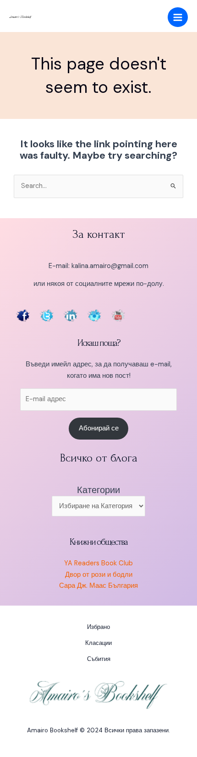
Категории (98, 490)
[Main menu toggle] (178, 17)
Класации (98, 643)
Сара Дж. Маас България (98, 585)
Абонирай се (99, 428)
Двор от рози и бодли (98, 574)
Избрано (98, 627)
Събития (98, 659)
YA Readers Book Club (98, 563)
